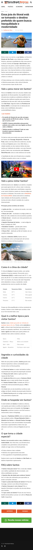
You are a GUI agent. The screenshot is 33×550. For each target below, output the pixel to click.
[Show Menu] (2, 2)
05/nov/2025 (19, 30)
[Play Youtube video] (16, 169)
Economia (19, 6)
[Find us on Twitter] (2, 546)
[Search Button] (31, 2)
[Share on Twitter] (20, 52)
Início (2, 11)
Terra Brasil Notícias (9, 543)
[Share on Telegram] (12, 52)
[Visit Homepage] (16, 2)
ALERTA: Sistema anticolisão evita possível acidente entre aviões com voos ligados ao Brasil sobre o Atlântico (16, 125)
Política (10, 6)
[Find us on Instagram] (5, 546)
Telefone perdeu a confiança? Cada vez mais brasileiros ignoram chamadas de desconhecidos (15, 131)
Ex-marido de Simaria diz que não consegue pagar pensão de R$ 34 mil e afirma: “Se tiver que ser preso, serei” (15, 119)
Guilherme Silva (8, 30)
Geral (3, 6)
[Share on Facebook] (28, 52)
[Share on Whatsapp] (5, 52)
